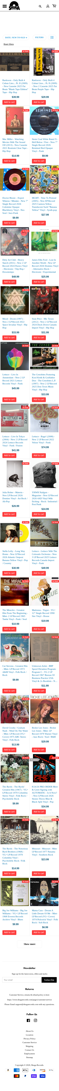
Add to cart (9, 102)
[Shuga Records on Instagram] (35, 1021)
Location (29, 1035)
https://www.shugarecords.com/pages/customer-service (29, 1000)
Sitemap (29, 1057)
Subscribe (49, 980)
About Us (29, 1031)
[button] (52, 37)
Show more (29, 944)
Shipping (29, 1046)
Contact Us (29, 1050)
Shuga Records (37, 1065)
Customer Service (29, 1042)
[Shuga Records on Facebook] (28, 1021)
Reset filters (9, 44)
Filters (39, 37)
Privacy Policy (30, 1039)
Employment (29, 1054)
